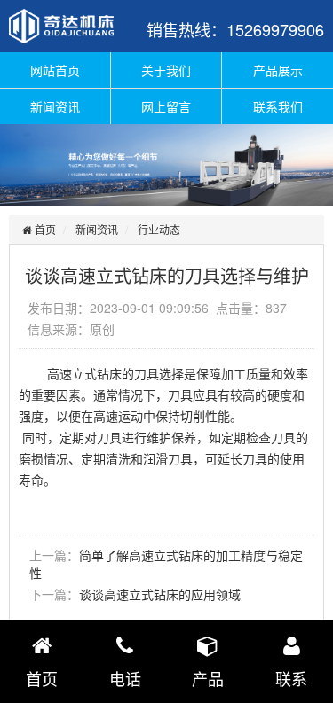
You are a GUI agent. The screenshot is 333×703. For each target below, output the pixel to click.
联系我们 (278, 106)
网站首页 (55, 70)
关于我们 (166, 70)
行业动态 (159, 229)
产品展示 (278, 70)
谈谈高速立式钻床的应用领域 (160, 594)
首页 (44, 229)
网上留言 (166, 106)
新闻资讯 (55, 106)
